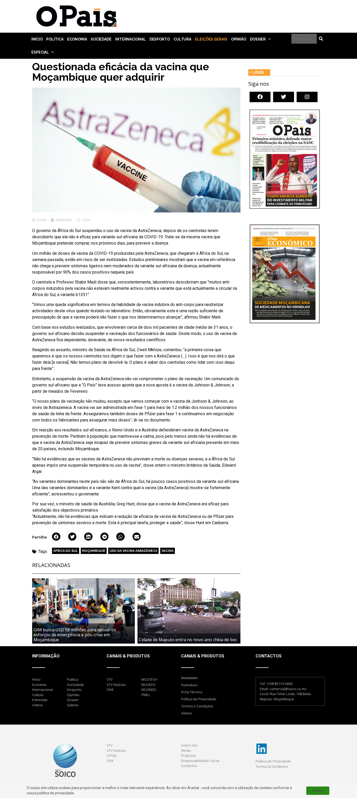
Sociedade (101, 39)
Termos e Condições (197, 706)
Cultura (182, 39)
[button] (56, 537)
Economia (77, 39)
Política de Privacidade (198, 699)
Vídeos (186, 713)
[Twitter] (283, 97)
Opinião (238, 39)
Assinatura (189, 685)
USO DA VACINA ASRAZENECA (133, 551)
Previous (39, 610)
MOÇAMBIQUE (93, 551)
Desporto (159, 39)
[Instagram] (307, 97)
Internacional (130, 39)
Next (127, 610)
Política (54, 39)
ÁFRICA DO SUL (65, 551)
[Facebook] (260, 97)
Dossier (258, 39)
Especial (40, 52)
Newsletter (189, 677)
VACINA (168, 551)
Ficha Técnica (191, 692)
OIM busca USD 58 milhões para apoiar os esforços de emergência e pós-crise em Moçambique (74, 635)
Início (37, 39)
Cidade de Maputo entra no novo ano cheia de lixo (188, 640)
